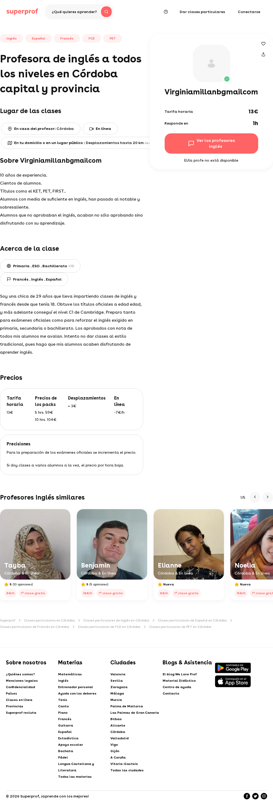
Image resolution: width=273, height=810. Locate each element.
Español (65, 732)
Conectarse (249, 12)
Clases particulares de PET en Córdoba (180, 627)
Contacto (171, 693)
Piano (62, 713)
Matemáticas (70, 674)
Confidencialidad (20, 687)
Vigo (114, 745)
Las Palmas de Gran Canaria (134, 713)
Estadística (68, 738)
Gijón (114, 751)
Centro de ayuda (177, 687)
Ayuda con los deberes (77, 693)
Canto (63, 706)
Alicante (117, 725)
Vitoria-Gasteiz (124, 764)
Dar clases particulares (202, 12)
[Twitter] (255, 796)
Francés (64, 719)
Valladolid (119, 738)
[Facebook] (247, 796)
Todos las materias (75, 777)
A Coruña (118, 757)
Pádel (63, 757)
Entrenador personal (75, 687)
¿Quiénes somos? (20, 674)
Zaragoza (118, 687)
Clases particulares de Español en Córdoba (192, 620)
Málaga (117, 693)
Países (11, 693)
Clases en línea (19, 700)
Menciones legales (22, 681)
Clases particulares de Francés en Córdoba (34, 627)
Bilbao (116, 719)
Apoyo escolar (70, 745)
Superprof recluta (21, 713)
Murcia (116, 700)
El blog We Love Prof (180, 674)
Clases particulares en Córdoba (49, 620)
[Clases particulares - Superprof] (22, 12)
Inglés (63, 681)
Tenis (62, 700)
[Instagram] (264, 796)
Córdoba (117, 732)
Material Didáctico (179, 681)
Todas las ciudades (127, 770)
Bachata (65, 751)
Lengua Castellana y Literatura (76, 767)
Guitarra (65, 725)
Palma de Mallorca (126, 706)
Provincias (14, 706)
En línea (103, 128)
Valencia (117, 674)
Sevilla (116, 681)
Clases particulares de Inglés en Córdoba (116, 620)
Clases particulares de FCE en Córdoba (109, 627)
